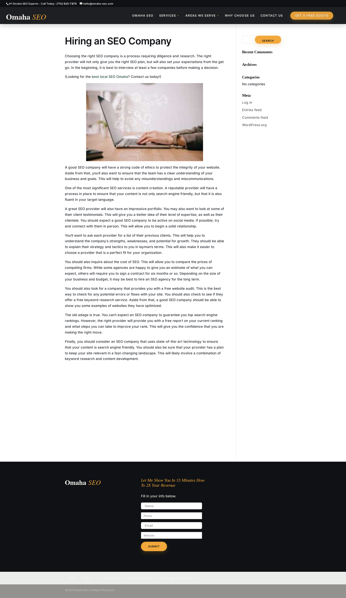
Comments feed (255, 118)
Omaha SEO (143, 15)
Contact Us (272, 15)
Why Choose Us (240, 15)
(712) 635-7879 (66, 3)
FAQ (72, 578)
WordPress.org (254, 125)
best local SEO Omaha (110, 77)
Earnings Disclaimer (177, 578)
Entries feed (252, 110)
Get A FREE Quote (311, 15)
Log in (247, 103)
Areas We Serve (200, 15)
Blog (88, 578)
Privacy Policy (139, 578)
